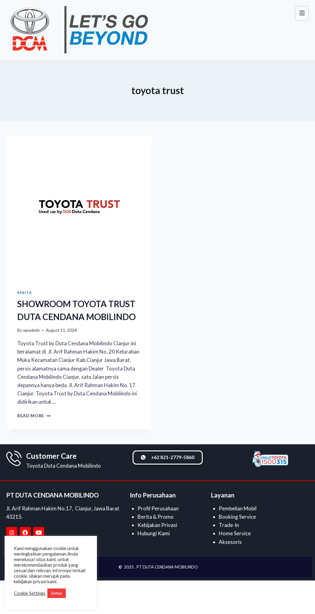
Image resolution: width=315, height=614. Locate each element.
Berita (24, 292)
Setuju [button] (56, 593)
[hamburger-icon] (302, 13)
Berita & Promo (155, 516)
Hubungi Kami (154, 533)
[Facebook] (25, 532)
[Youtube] (38, 532)
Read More (34, 415)
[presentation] (79, 208)
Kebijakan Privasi (157, 525)
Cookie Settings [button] (30, 593)
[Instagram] (11, 532)
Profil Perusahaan (158, 508)
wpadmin (31, 330)
